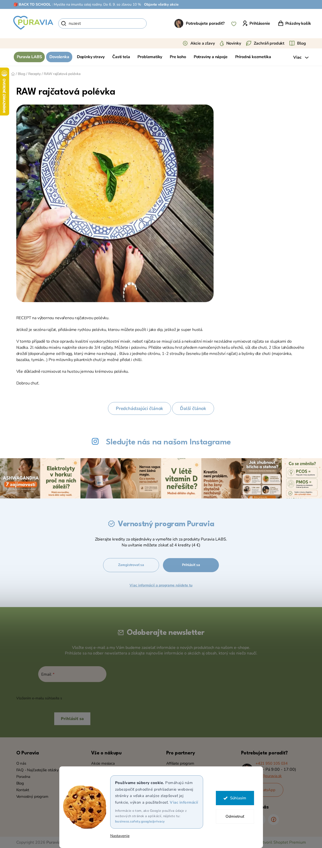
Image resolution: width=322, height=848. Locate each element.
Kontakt (22, 789)
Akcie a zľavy (202, 43)
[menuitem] (29, 57)
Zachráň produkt (269, 43)
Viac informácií (184, 802)
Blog (301, 43)
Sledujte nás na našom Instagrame (168, 442)
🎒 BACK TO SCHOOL (32, 4)
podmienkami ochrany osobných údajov (95, 698)
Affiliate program (180, 763)
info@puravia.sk (269, 775)
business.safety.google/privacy (140, 821)
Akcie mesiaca (103, 763)
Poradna (23, 776)
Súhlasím (238, 798)
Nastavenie (120, 836)
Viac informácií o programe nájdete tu (161, 585)
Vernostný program (32, 796)
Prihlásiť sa (191, 564)
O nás (21, 763)
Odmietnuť (235, 816)
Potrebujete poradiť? (205, 23)
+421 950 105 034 (272, 763)
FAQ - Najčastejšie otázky (37, 770)
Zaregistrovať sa (131, 564)
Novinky (233, 43)
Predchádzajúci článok (139, 408)
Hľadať (155, 23)
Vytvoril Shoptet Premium (282, 842)
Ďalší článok (193, 408)
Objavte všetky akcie (161, 4)
